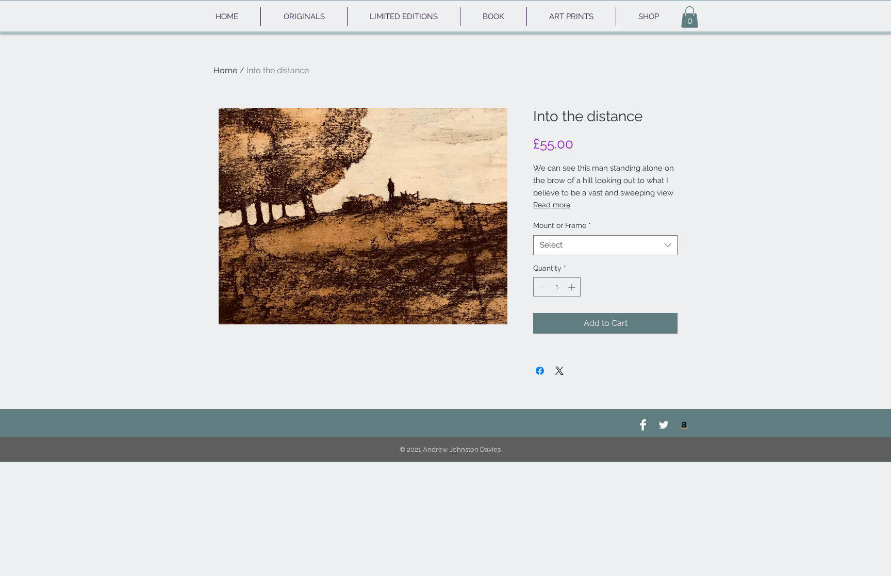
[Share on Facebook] (540, 371)
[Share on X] (559, 371)
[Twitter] (663, 425)
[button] (690, 17)
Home (225, 70)
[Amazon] (684, 425)
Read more (551, 205)
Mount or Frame (562, 225)
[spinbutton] (557, 287)
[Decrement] (541, 287)
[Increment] (572, 287)
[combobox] (605, 245)
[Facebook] (643, 425)
